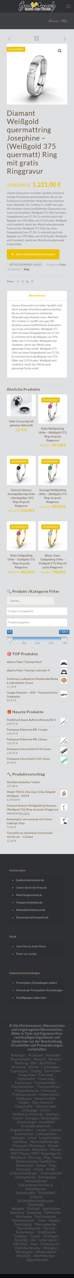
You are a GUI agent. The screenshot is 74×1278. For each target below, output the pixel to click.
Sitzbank (33, 1208)
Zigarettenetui (37, 1260)
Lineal (31, 1138)
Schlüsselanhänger (24, 1173)
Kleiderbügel (26, 1122)
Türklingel (50, 1236)
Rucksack (23, 1169)
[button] (60, 51)
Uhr (33, 1240)
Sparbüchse (51, 1208)
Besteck (40, 1059)
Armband (35, 1055)
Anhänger (18, 1055)
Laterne (55, 1130)
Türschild (21, 1240)
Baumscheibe (21, 1059)
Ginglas (23, 1102)
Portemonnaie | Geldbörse (36, 1161)
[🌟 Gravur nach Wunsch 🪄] (37, 6)
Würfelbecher (44, 1256)
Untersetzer (48, 1240)
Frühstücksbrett (24, 1094)
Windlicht (23, 1256)
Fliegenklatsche (27, 1090)
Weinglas (50, 1248)
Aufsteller (53, 1055)
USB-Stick (20, 1244)
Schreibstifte (26, 1193)
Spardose (17, 1212)
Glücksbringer (46, 1106)
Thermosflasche (28, 1228)
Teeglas (54, 1220)
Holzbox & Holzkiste (28, 1114)
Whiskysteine (46, 1252)
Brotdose (19, 1067)
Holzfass (52, 1114)
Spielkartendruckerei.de (30, 880)
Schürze (36, 1197)
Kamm (18, 1118)
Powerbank (24, 1165)
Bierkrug (21, 1063)
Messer (53, 1145)
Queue (41, 1165)
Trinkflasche (46, 1232)
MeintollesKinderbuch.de (30, 910)
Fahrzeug (45, 1075)
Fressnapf (49, 1090)
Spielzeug (34, 1212)
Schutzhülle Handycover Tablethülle (35, 1203)
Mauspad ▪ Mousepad (28, 1145)
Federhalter (26, 1079)
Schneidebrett (35, 1181)
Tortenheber (25, 1232)
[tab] (37, 295)
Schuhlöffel (46, 1193)
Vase (34, 1244)
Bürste (33, 1067)
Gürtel (45, 1110)
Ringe (62, 264)
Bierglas (55, 1059)
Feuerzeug (46, 1079)
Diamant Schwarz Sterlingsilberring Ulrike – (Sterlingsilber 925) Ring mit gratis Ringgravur (21, 497)
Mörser (55, 1149)
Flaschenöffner (48, 1086)
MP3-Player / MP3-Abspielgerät (35, 1153)
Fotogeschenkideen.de (29, 902)
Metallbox (39, 1149)
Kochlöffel (47, 1122)
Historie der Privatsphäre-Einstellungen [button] (39, 990)
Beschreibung (37, 295)
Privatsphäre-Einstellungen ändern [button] (36, 982)
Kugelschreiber (22, 1130)
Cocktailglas (50, 1067)
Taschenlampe (45, 1216)
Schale (38, 1169)
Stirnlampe (23, 1216)
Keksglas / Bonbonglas (42, 1118)
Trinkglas (20, 1236)
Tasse (41, 1220)
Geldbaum (24, 1098)
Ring (26, 269)
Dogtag (36, 1071)
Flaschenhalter (45, 1082)
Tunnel (35, 1236)
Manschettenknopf (44, 1141)
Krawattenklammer (36, 1126)
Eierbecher (52, 1071)
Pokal (57, 1157)
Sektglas (17, 1208)
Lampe (41, 1130)
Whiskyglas (24, 1252)
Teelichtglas (23, 1224)
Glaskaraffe (24, 1106)
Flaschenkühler (23, 1086)
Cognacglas (19, 1071)
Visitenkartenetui (27, 1248)
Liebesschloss (46, 1134)
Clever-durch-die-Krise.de (31, 887)
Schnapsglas (47, 1177)
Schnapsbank (25, 1177)
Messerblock (19, 1149)
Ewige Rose (27, 1075)
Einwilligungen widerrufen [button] (31, 997)
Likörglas (18, 1138)
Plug (47, 1157)
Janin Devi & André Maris (31, 946)
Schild (50, 1169)
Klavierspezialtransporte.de (32, 917)
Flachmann (23, 1082)
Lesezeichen (24, 1134)
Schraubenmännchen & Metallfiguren (35, 1187)
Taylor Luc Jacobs (26, 953)
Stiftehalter (52, 1212)
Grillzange (29, 1110)
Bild (34, 1063)
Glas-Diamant (42, 1102)
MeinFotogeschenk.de (29, 895)
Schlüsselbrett (51, 1173)
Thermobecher (46, 1224)
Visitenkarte (49, 1244)
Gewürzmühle (45, 1098)
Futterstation (49, 1094)
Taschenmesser (23, 1220)
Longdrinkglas (49, 1138)
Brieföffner (48, 1063)
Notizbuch (18, 1157)
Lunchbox (20, 1141)
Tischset (49, 1228)
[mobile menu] (68, 6)
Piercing (35, 1157)
